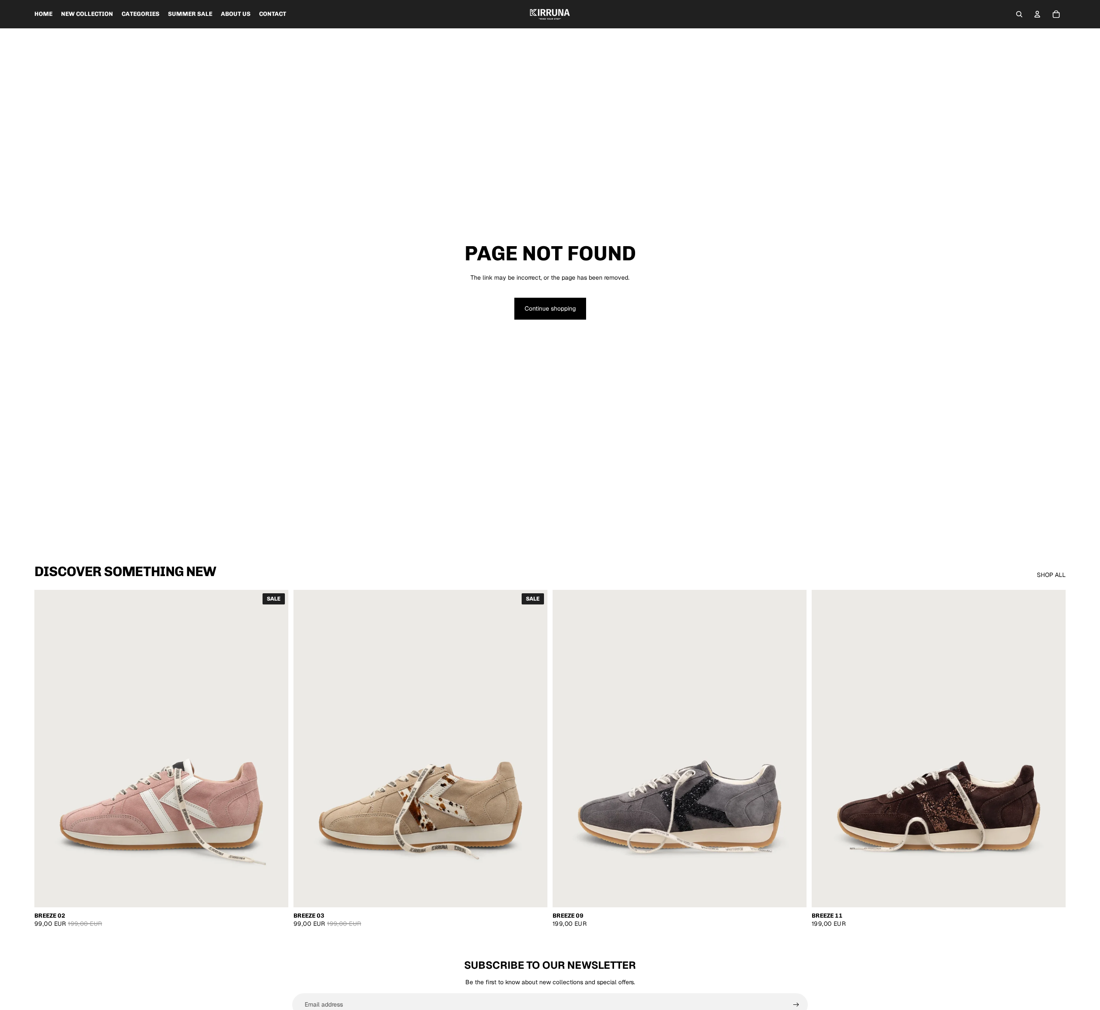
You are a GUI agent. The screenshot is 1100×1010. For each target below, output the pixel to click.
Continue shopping (550, 308)
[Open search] (1019, 14)
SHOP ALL (1051, 575)
